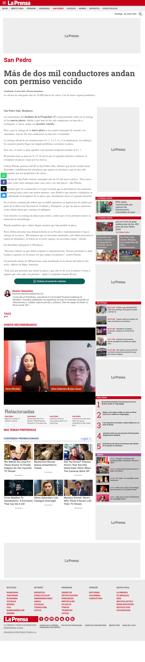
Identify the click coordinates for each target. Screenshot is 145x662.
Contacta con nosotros (95, 625)
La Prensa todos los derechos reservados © (20, 626)
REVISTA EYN (123, 607)
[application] (49, 366)
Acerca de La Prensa (49, 625)
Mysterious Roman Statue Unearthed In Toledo (45, 465)
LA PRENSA (122, 592)
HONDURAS (12, 592)
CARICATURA (95, 598)
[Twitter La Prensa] (46, 619)
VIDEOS (65, 607)
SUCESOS (11, 601)
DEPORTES (39, 592)
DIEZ (119, 598)
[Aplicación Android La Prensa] (67, 619)
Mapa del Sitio (129, 625)
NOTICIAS (11, 587)
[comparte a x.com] (4, 188)
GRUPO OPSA (123, 587)
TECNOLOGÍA (40, 607)
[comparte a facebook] (4, 182)
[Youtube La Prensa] (57, 619)
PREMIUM (67, 587)
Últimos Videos (124, 232)
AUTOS (37, 610)
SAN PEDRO (12, 595)
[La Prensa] (16, 619)
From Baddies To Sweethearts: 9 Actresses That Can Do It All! (18, 500)
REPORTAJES (68, 601)
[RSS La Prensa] (72, 619)
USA (9, 607)
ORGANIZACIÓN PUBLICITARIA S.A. (20, 632)
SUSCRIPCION (123, 610)
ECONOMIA (12, 598)
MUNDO (11, 604)
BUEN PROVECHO (125, 604)
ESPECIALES (68, 598)
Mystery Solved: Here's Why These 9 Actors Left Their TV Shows (77, 500)
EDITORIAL (94, 592)
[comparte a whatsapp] (4, 175)
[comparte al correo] (4, 195)
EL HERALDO (123, 595)
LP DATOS (66, 604)
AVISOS (65, 613)
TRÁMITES (67, 610)
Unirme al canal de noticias (51, 281)
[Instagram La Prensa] (51, 619)
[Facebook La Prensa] (41, 619)
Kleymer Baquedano (35, 91)
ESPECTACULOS (42, 595)
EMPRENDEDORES (43, 598)
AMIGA (37, 601)
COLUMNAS (94, 595)
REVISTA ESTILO (125, 601)
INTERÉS (38, 587)
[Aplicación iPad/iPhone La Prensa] (62, 619)
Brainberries (19, 475)
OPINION (93, 587)
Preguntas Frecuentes (50, 627)
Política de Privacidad (71, 625)
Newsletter (114, 625)
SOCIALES (39, 604)
